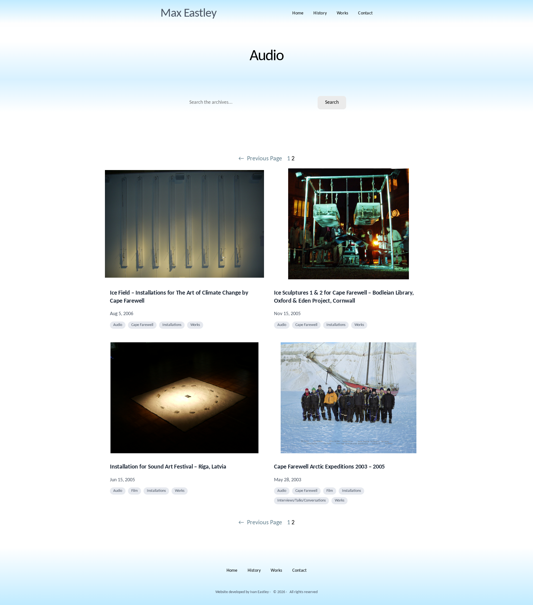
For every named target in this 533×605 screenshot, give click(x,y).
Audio (117, 325)
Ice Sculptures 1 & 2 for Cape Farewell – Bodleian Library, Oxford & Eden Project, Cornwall (344, 297)
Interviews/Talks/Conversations (301, 500)
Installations (171, 325)
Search (332, 102)
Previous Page (260, 159)
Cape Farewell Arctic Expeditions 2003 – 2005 (329, 467)
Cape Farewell (142, 325)
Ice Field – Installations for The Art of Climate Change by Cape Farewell (179, 297)
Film (134, 491)
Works (195, 325)
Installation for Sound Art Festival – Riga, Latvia (168, 467)
